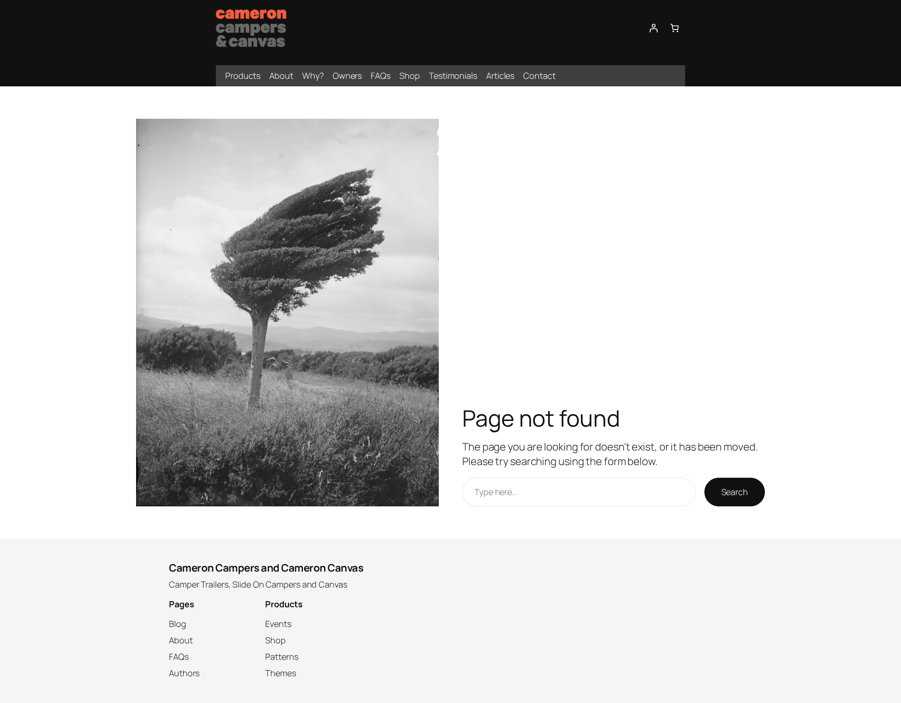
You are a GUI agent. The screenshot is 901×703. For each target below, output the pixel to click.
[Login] (653, 27)
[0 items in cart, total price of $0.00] (674, 27)
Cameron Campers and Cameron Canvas (266, 568)
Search (734, 491)
